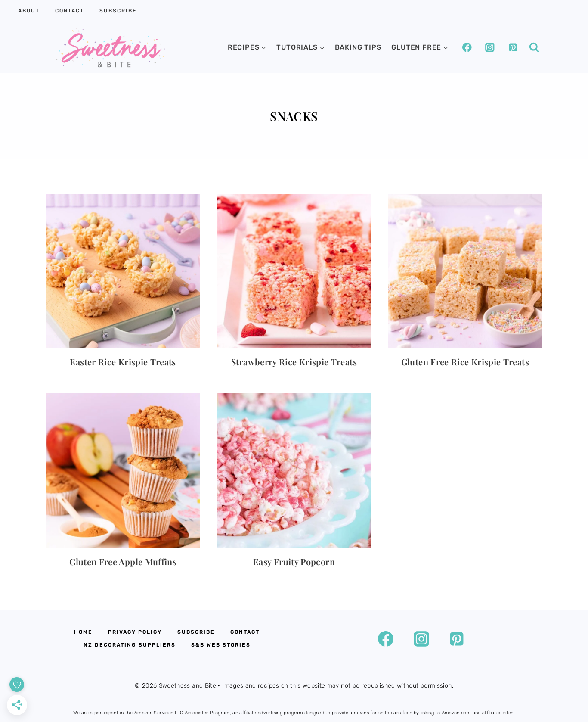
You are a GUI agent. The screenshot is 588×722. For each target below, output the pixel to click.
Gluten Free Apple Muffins (122, 561)
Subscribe (117, 11)
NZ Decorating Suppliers (130, 645)
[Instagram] (489, 47)
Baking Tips (358, 47)
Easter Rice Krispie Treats (123, 361)
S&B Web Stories (221, 645)
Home (83, 632)
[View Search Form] (534, 47)
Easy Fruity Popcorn (294, 561)
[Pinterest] (513, 47)
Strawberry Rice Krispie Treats (294, 361)
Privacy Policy (135, 632)
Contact (69, 11)
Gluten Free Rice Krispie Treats (465, 361)
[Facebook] (467, 47)
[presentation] (123, 271)
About (29, 11)
